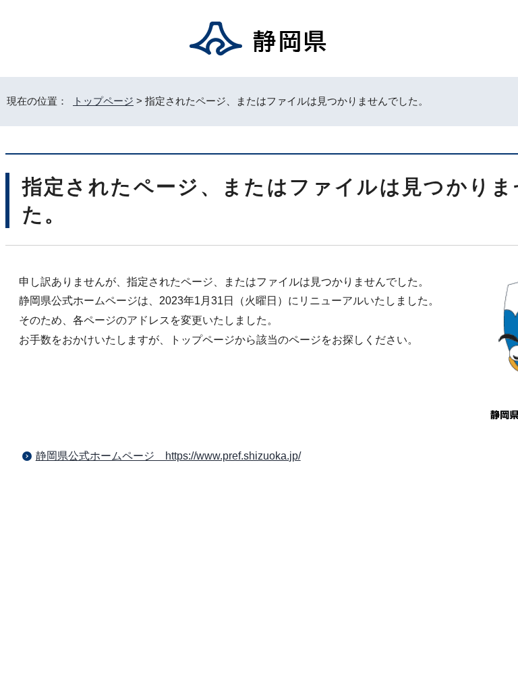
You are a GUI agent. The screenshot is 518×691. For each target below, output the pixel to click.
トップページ (103, 101)
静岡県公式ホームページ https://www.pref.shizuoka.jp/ (168, 456)
